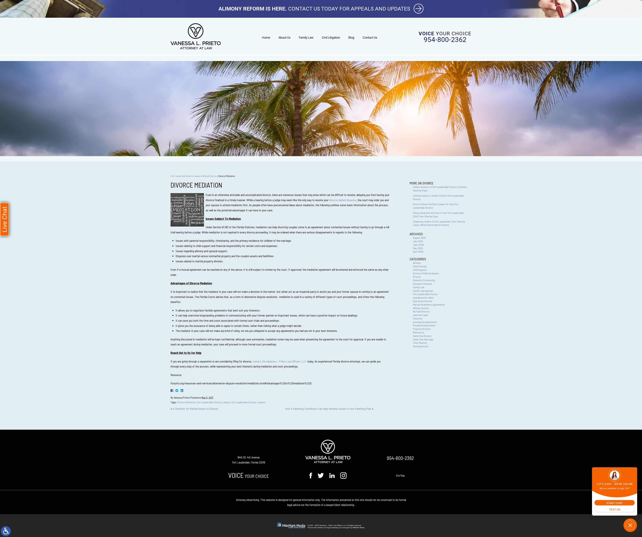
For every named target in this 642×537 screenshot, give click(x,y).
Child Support (420, 269)
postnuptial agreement (425, 322)
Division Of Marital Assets (426, 273)
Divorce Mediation (186, 402)
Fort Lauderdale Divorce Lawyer (186, 176)
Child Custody (420, 266)
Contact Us (370, 37)
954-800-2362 (445, 39)
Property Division (422, 328)
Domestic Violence (422, 283)
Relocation (418, 332)
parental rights (420, 314)
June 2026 (418, 244)
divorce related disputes (342, 200)
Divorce (212, 176)
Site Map (400, 475)
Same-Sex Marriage (423, 339)
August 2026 (419, 237)
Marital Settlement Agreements (429, 304)
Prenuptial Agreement (424, 325)
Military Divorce (421, 308)
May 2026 (418, 248)
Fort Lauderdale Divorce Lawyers (248, 402)
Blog (351, 37)
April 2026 (418, 251)
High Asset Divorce (422, 301)
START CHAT (614, 503)
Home (266, 37)
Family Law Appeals (423, 290)
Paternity (417, 318)
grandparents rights (423, 297)
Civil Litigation (331, 37)
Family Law (306, 37)
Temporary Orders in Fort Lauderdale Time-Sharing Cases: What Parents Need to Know (439, 223)
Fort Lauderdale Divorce (425, 294)
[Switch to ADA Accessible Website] (6, 531)
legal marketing (333, 527)
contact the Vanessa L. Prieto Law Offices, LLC (279, 361)
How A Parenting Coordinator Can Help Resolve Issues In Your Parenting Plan (328, 408)
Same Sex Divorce (422, 335)
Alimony (417, 262)
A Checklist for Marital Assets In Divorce (195, 408)
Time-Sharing (420, 342)
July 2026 (418, 241)
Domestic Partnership (424, 280)
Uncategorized (420, 346)
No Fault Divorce (421, 311)
